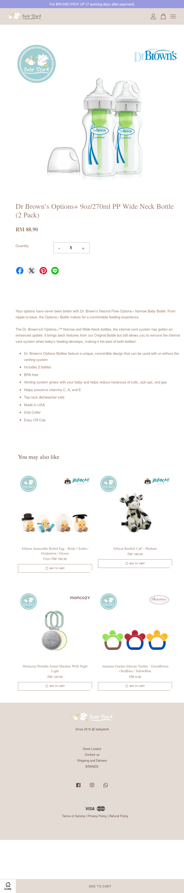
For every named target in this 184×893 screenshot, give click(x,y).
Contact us (92, 754)
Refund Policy (118, 816)
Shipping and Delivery (92, 760)
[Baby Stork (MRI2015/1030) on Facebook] (78, 787)
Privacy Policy (97, 816)
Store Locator (92, 748)
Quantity (22, 245)
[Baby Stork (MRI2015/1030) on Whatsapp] (105, 787)
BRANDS (92, 766)
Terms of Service (73, 816)
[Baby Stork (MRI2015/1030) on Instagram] (92, 787)
